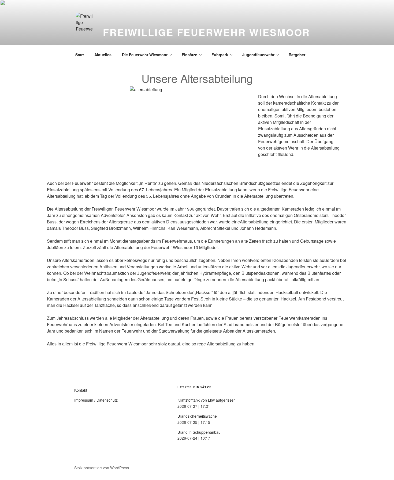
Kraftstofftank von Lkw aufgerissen (206, 400)
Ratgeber (297, 54)
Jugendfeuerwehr (258, 54)
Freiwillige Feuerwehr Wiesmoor (206, 32)
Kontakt (80, 390)
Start (79, 54)
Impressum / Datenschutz (96, 400)
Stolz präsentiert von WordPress (101, 467)
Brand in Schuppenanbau (199, 432)
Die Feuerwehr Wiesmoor (145, 54)
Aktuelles (102, 54)
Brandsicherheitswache (197, 416)
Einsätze (189, 54)
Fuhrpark (219, 54)
